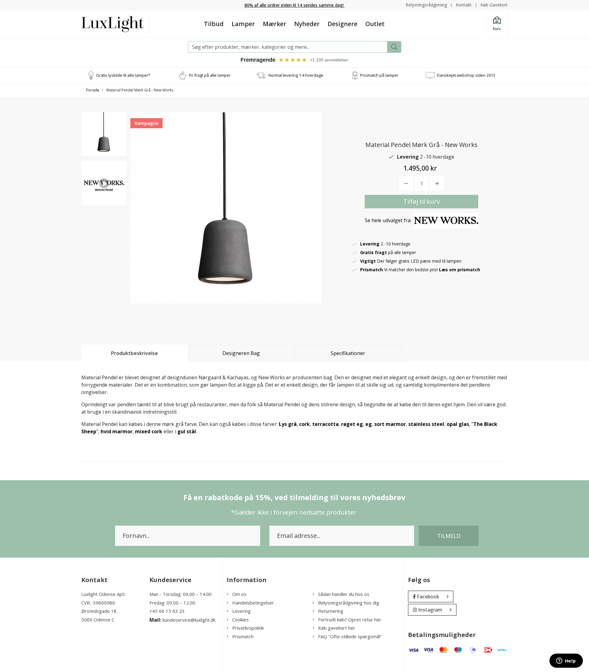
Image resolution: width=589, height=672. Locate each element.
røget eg (352, 424)
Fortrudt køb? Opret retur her (349, 619)
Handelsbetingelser (253, 603)
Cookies (240, 619)
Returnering (330, 611)
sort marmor (390, 424)
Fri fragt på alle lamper (210, 75)
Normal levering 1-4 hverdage (295, 75)
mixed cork (148, 431)
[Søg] (394, 47)
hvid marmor (117, 431)
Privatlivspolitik (248, 628)
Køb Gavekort (494, 5)
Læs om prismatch (459, 269)
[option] (104, 134)
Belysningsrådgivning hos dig (348, 603)
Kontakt (464, 5)
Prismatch (242, 636)
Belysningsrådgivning (426, 5)
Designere (342, 24)
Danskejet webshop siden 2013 (466, 75)
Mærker (274, 24)
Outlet (375, 24)
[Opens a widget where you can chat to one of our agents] (566, 661)
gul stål (186, 431)
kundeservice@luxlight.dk (189, 620)
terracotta (325, 424)
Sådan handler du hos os (343, 594)
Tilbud (214, 24)
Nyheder (307, 24)
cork (304, 424)
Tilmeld (448, 535)
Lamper (243, 24)
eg (368, 424)
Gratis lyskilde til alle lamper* (123, 75)
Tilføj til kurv (421, 201)
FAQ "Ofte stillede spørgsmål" (350, 636)
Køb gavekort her (336, 628)
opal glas (458, 424)
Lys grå (288, 424)
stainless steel (426, 424)
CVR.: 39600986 (98, 603)
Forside (92, 90)
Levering (241, 611)
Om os (239, 594)
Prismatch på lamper (379, 75)
